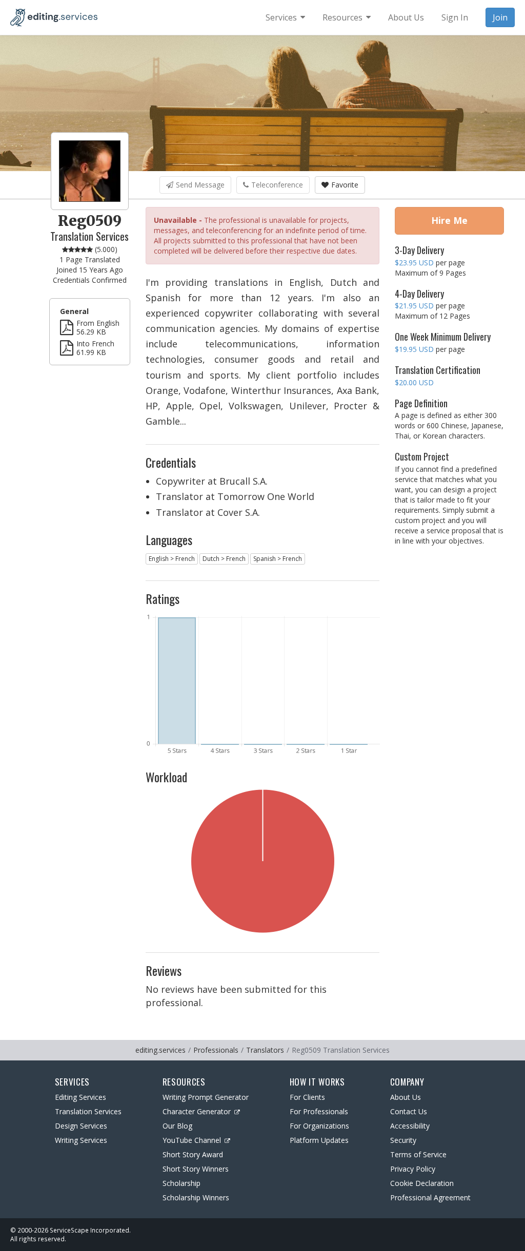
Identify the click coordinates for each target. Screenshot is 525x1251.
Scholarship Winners (196, 1197)
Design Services (81, 1126)
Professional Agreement (430, 1197)
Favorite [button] (344, 185)
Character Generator (197, 1111)
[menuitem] (285, 17)
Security (403, 1140)
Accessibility (410, 1126)
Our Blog (177, 1126)
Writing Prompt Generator (206, 1097)
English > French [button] (172, 558)
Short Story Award (193, 1154)
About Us (405, 1097)
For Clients (307, 1097)
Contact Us (408, 1111)
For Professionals (319, 1111)
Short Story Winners (196, 1169)
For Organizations (319, 1126)
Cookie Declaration (422, 1183)
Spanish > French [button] (277, 558)
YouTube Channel (192, 1140)
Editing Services (80, 1097)
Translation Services (88, 1111)
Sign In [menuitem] (454, 17)
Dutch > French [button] (224, 558)
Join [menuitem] (500, 17)
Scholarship (181, 1183)
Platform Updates (319, 1140)
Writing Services (81, 1140)
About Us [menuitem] (406, 17)
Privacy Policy (412, 1169)
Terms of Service (418, 1154)
